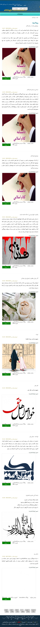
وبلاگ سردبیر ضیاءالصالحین (19, 77)
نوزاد (37, 335)
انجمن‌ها (23, 622)
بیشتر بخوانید (30, 77)
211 (17, 610)
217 (17, 611)
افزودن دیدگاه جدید (6, 77)
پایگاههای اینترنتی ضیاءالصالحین (9, 622)
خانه (37, 17)
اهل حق (36, 386)
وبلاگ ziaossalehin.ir (23, 597)
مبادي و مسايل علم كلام (32, 90)
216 (23, 611)
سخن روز (36, 554)
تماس (25, 5)
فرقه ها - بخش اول (33, 437)
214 (33, 611)
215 (28, 611)
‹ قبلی (27, 610)
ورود (15, 5)
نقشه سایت (19, 5)
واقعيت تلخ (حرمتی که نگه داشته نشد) (29, 215)
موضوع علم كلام (34, 156)
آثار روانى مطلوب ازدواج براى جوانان (29, 278)
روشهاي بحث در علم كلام (32, 26)
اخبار (18, 622)
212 (11, 610)
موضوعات (20, 14)
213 (6, 610)
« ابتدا (33, 610)
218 (12, 611)
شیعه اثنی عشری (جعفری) (32, 495)
